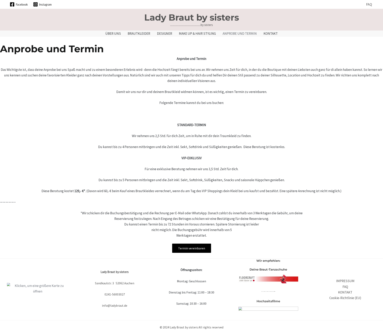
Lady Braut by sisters (191, 17)
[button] (369, 4)
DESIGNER (164, 33)
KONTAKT (271, 33)
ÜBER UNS (113, 33)
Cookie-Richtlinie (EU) (345, 298)
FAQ (345, 287)
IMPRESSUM (345, 281)
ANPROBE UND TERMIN (240, 33)
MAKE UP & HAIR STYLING (197, 33)
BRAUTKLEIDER (139, 33)
